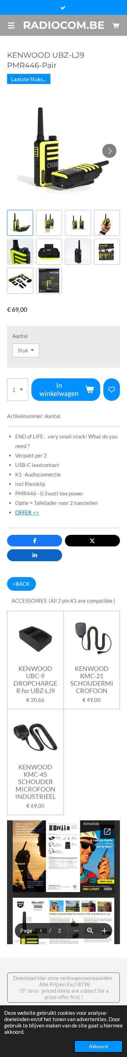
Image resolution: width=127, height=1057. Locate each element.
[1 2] (17, 389)
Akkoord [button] (98, 1046)
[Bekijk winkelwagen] (115, 25)
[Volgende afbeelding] (109, 151)
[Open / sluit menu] (11, 25)
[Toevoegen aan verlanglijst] (111, 389)
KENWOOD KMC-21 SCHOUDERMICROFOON (91, 679)
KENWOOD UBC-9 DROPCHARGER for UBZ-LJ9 (35, 679)
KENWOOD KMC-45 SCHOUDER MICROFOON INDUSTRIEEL (35, 781)
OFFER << (27, 512)
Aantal (20, 336)
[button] (20, 223)
